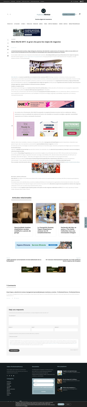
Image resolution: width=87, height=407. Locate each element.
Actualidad (16, 23)
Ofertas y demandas (52, 23)
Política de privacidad (35, 1)
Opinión (60, 23)
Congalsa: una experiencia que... (70, 371)
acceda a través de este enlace (72, 162)
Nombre (10, 327)
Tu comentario (12, 315)
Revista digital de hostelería (43, 19)
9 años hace (8, 298)
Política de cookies (25, 1)
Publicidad (13, 1)
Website (57, 327)
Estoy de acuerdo (13, 336)
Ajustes (68, 404)
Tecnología (29, 23)
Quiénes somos (6, 1)
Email (33, 327)
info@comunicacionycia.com (53, 343)
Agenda (40, 23)
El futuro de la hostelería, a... (69, 387)
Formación (35, 23)
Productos (9, 23)
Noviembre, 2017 (13, 47)
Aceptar (60, 404)
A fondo (23, 23)
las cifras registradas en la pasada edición (32, 56)
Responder (17, 298)
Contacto (42, 1)
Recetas (65, 23)
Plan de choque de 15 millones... (70, 379)
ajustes (26, 405)
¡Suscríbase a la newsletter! (68, 14)
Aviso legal (18, 1)
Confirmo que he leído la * (43, 387)
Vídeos (45, 23)
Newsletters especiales (74, 23)
